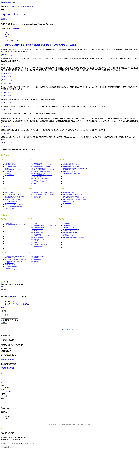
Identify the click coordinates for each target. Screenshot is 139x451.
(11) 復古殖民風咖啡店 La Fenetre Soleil (40, 166)
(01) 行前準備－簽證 (9, 163)
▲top (2, 307)
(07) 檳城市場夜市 (9, 173)
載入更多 (4, 311)
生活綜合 (16, 28)
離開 (11, 447)
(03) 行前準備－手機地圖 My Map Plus (14, 166)
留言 (16, 296)
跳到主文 (4, 19)
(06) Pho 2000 (8, 171)
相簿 (6, 32)
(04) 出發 (7, 168)
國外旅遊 (15, 301)
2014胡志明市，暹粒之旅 (20, 304)
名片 (6, 37)
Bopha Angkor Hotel (22, 224)
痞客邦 (12, 296)
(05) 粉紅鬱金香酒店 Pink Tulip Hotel (13, 169)
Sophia (3, 286)
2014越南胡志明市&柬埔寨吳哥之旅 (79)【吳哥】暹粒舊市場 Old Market (41, 45)
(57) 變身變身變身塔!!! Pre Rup (38, 234)
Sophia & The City (13, 14)
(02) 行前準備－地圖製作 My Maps (13, 164)
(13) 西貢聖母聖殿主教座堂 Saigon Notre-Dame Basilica (44, 169)
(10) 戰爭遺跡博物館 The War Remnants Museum (42, 164)
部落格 (7, 34)
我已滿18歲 (5, 447)
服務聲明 (87, 424)
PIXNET (55, 424)
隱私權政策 (80, 424)
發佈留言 (4, 322)
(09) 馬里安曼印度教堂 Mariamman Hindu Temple (42, 163)
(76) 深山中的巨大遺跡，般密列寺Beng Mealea (15, 259)
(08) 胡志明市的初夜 (9, 175)
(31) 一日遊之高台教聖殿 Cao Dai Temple (14, 196)
